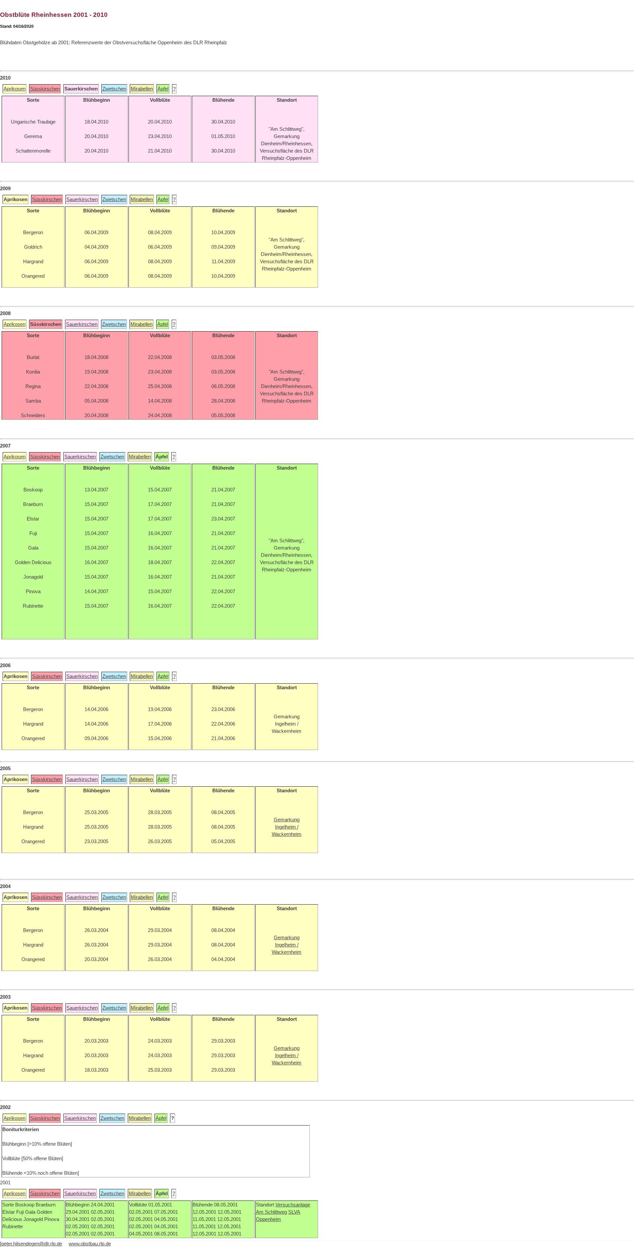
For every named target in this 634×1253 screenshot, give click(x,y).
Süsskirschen (45, 88)
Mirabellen (142, 88)
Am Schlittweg (271, 1212)
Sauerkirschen (82, 199)
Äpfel (163, 88)
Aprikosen (14, 88)
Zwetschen (114, 88)
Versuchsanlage (292, 1204)
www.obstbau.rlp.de (90, 1243)
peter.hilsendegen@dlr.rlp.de (31, 1243)
